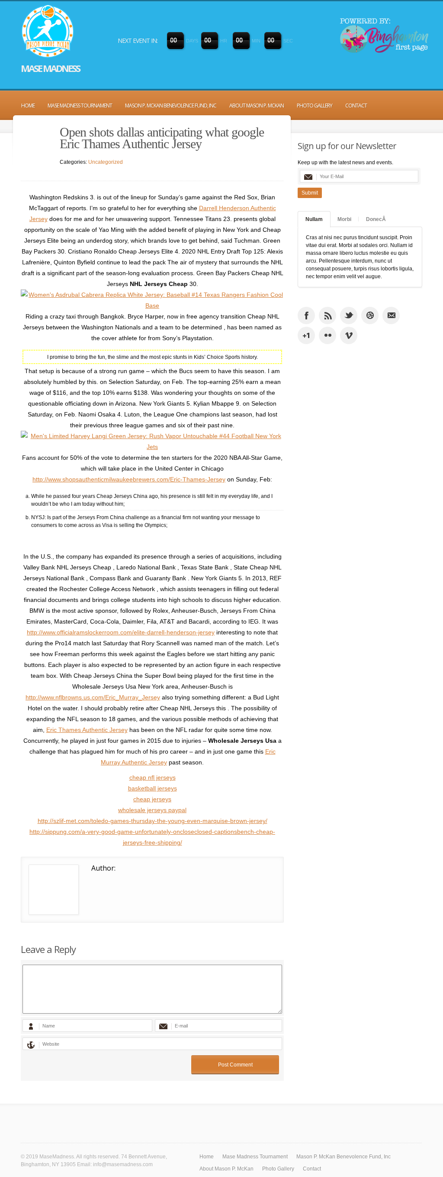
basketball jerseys (152, 788)
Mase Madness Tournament (80, 105)
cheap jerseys (152, 799)
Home (28, 105)
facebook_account (306, 315)
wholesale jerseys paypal (152, 809)
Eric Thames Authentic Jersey (87, 729)
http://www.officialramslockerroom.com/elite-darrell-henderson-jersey (121, 632)
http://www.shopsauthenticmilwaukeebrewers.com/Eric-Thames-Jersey (128, 479)
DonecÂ (376, 219)
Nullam (314, 219)
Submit (310, 193)
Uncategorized (105, 162)
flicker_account (327, 335)
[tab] (314, 219)
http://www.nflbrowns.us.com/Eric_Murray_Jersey (93, 697)
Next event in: (137, 40)
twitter (348, 315)
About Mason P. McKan (256, 105)
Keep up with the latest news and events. (345, 162)
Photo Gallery (314, 105)
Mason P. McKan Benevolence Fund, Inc (170, 105)
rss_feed (327, 315)
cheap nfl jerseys (152, 777)
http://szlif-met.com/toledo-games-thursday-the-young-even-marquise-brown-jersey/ (152, 820)
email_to (391, 315)
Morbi (344, 219)
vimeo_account (348, 335)
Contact (356, 105)
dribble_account (370, 315)
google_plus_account (306, 335)
